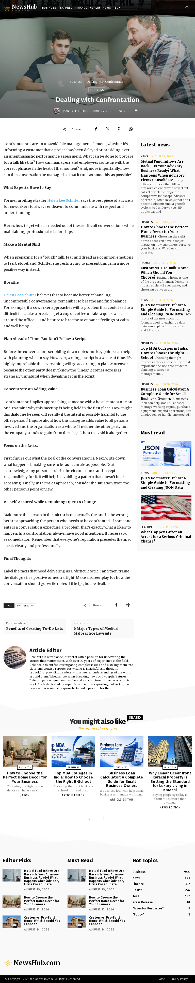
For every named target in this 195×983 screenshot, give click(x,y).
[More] (128, 605)
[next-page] (103, 819)
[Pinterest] (119, 129)
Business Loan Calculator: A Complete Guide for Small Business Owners (165, 394)
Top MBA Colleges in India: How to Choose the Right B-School (165, 353)
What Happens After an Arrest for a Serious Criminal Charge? (166, 537)
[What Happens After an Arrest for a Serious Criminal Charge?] (166, 507)
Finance (146, 263)
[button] (187, 8)
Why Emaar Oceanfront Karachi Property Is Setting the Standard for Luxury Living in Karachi (170, 781)
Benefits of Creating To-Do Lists (34, 628)
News (144, 156)
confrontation (26, 605)
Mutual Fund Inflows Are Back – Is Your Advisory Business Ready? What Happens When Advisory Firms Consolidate (163, 170)
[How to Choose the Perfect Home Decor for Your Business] (25, 751)
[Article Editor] (57, 111)
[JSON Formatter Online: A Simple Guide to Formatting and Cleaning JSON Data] (166, 453)
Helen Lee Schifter (63, 200)
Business (76, 81)
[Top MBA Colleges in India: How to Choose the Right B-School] (73, 751)
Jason (25, 795)
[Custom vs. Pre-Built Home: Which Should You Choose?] (12, 922)
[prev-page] (91, 819)
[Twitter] (107, 129)
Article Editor (77, 111)
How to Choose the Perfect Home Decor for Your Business (164, 232)
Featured (148, 527)
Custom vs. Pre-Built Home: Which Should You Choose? (165, 272)
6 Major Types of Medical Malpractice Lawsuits (96, 630)
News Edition (170, 807)
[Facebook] (96, 129)
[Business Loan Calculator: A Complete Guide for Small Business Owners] (121, 751)
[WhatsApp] (131, 129)
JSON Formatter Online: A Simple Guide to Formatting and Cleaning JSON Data (165, 309)
